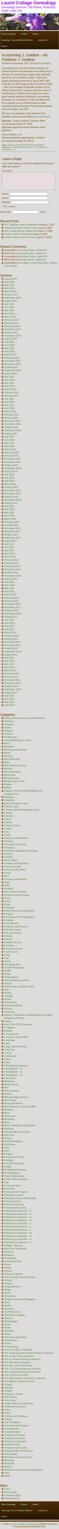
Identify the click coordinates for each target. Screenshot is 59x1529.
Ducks (7, 901)
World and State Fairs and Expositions (23, 1470)
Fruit (6, 958)
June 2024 (9, 307)
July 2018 (9, 506)
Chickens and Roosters (16, 838)
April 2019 (9, 481)
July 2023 (9, 342)
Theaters (8, 1387)
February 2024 (11, 320)
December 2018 (12, 490)
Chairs (7, 835)
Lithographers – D (13, 1068)
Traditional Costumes (15, 1406)
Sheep (7, 1290)
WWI (6, 1473)
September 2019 (12, 468)
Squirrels (8, 1309)
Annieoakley (44, 63)
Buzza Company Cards (16, 803)
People (7, 1166)
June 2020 (9, 440)
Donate (35, 34)
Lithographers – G (13, 1072)
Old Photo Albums (13, 1141)
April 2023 (9, 351)
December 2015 (12, 604)
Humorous (9, 1012)
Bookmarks (10, 775)
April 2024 (9, 313)
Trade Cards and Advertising (18, 1403)
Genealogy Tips (12, 964)
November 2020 (12, 424)
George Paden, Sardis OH (34, 250)
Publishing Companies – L (17, 1230)
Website (6, 202)
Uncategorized (11, 1429)
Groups (8, 983)
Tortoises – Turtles (13, 1394)
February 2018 (11, 522)
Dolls (6, 885)
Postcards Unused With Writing (20, 1198)
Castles (8, 828)
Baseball (8, 746)
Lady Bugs (9, 1040)
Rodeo (7, 1268)
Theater (8, 1384)
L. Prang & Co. (11, 1034)
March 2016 (10, 594)
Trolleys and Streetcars (15, 1416)
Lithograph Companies (15, 1065)
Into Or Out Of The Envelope (18, 1024)
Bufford (7, 787)
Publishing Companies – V (17, 1242)
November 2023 (12, 329)
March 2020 (10, 449)
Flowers (8, 939)
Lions (7, 1062)
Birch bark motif (12, 759)
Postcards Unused (13, 1195)
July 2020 (9, 437)
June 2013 (9, 699)
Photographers (11, 1173)
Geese (7, 961)
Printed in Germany (14, 1204)
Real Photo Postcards (15, 1249)
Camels (8, 813)
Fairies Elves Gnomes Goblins (19, 911)
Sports (7, 1305)
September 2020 (12, 430)
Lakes (7, 1043)
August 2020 (10, 433)
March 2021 (10, 411)
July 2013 (9, 696)
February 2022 (11, 392)
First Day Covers (12, 930)
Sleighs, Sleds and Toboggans (19, 1299)
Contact (24, 34)
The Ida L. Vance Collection (18, 1365)
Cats (6, 832)
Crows (7, 873)
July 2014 (9, 658)
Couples (8, 857)
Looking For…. (44, 40)
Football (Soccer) (13, 942)
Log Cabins (10, 1078)
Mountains (9, 1119)
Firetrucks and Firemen (16, 926)
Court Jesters (11, 860)
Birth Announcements (15, 765)
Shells (7, 1293)
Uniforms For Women (15, 1435)
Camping (8, 816)
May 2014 (9, 664)
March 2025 (10, 291)
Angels (7, 727)
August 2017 (10, 541)
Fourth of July (11, 952)
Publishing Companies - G (25, 147)
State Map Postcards (14, 1315)
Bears (7, 753)
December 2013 (12, 680)
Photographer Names (15, 1170)
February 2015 (11, 636)
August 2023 (10, 339)
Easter (7, 904)
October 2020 (11, 427)
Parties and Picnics (14, 1157)
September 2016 (12, 576)
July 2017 (9, 544)
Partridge (8, 1160)
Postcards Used (12, 1201)
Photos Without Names (15, 1179)
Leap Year (9, 1050)
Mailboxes (9, 1081)
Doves (7, 898)
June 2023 (9, 345)
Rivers (7, 1264)
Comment (7, 171)
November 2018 (12, 493)
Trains (7, 1410)
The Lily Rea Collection (16, 1375)
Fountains (9, 945)
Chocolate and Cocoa (15, 844)
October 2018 (11, 497)
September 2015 (12, 613)
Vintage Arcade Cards (15, 1448)
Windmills (9, 1463)
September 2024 (12, 298)
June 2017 (9, 547)
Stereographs (11, 1321)
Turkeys (8, 1419)
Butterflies (9, 800)
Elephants (9, 907)
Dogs (7, 882)
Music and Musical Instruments (19, 1125)
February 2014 (11, 673)
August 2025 (10, 279)
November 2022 (12, 364)
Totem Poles (10, 1397)
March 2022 (10, 389)
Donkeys (8, 888)
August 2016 (10, 579)
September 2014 (12, 651)
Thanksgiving (11, 1346)
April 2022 (9, 386)
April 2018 (9, 516)
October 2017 (11, 535)
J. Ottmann (9, 1027)
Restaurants (10, 1258)
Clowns (8, 854)
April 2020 (9, 446)
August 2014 (10, 654)
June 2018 (9, 509)
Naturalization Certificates (17, 1132)
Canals (7, 819)
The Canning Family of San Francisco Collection (29, 1353)
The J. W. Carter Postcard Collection (22, 1369)
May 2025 (9, 285)
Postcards (9, 1188)
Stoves (7, 1327)
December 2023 (12, 326)
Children (8, 841)
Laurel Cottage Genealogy (22, 1524)
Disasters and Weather (15, 879)
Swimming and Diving (15, 1337)
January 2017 (11, 563)
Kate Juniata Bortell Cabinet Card (21, 231)
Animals (8, 731)
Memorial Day (11, 1084)
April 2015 (9, 629)
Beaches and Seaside (15, 750)
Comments (12, 1495)
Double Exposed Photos (16, 895)
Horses (7, 999)
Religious (9, 1255)
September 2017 (12, 538)
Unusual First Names (15, 1438)
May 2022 (9, 383)
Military (7, 1094)
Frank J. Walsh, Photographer (19, 234)
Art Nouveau (10, 737)
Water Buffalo (11, 1454)
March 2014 (10, 670)
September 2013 (12, 689)
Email (5, 198)
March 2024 (10, 317)
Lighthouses (10, 1056)
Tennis (7, 1343)
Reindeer (9, 1252)
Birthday (8, 768)
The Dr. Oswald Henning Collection (22, 1359)
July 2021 (9, 399)
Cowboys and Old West (16, 863)
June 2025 (9, 282)
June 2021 (9, 402)
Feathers (8, 920)
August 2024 (10, 301)
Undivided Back (12, 1432)
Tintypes (8, 1391)
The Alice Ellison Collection (18, 1350)
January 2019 (11, 487)
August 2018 (10, 503)
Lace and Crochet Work (16, 1037)
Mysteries (9, 1129)
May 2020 (9, 443)
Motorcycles (10, 1116)
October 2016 (11, 572)
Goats (7, 974)
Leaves (8, 1053)
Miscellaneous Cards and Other (20, 1106)
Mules (7, 1122)
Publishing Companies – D (18, 1214)
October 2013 (11, 686)
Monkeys (8, 1110)
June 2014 (9, 661)
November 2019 (12, 462)
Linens (7, 1059)
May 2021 (9, 405)
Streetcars (9, 1331)
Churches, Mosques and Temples (21, 851)
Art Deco (8, 734)
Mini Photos (10, 1100)
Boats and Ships (12, 772)
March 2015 (10, 632)
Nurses (7, 1138)
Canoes (8, 822)
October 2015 (11, 610)
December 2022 (12, 361)
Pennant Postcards (13, 1163)
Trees (7, 1413)
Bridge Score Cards (14, 781)
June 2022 (9, 380)
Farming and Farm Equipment (19, 917)
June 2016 (9, 585)
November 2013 (12, 683)
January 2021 (11, 418)
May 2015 (9, 626)
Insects (7, 1021)
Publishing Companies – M (18, 1233)
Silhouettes (10, 1296)
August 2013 (10, 692)
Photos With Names (14, 1176)
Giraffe (7, 971)
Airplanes (9, 721)
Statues (8, 1318)
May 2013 (9, 702)
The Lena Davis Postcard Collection (22, 1372)
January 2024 (11, 323)
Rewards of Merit (12, 1261)
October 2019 (11, 465)
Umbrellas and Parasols (16, 1425)
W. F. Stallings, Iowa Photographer (21, 224)
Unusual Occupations (15, 1441)
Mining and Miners (13, 1103)
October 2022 (11, 367)
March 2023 (10, 354)
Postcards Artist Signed (16, 1192)
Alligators (9, 724)
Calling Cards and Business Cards (21, 810)
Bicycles (8, 756)
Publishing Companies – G (18, 1217)
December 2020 (12, 421)
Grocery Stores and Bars (16, 980)
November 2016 (12, 569)
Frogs (7, 955)
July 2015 (9, 620)
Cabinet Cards (11, 806)
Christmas (9, 847)
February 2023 (11, 358)
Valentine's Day (12, 1444)
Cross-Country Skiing (15, 869)
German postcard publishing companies (25, 145)
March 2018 (10, 519)
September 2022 (12, 370)
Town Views (10, 1400)
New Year (9, 1135)
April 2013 (9, 705)
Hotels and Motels (13, 1005)
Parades (8, 1154)
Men (6, 1087)
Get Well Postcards (14, 967)
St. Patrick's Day (12, 1312)
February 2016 (11, 598)
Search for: (5, 212)
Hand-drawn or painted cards (19, 986)
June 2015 (9, 623)
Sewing (8, 1283)
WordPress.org (11, 1498)
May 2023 (9, 348)
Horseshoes (10, 1002)
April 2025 (9, 288)
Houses (8, 1008)
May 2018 (9, 512)
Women (8, 1466)
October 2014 (11, 648)
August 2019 (10, 471)
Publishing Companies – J (17, 1223)
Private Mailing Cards (15, 1207)
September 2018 (12, 500)
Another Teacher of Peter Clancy (20, 237)
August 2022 (10, 373)
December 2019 (12, 459)
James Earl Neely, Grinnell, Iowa (20, 228)
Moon (7, 1113)
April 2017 (9, 553)
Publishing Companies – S (17, 1239)
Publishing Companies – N (18, 1236)
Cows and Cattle (12, 866)
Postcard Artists (12, 1185)
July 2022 (9, 377)
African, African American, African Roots (24, 718)
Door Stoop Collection (15, 892)
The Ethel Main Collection (17, 1362)
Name (5, 194)
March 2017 (10, 557)
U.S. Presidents (12, 1422)
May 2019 (9, 478)
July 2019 (9, 474)
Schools (8, 1280)
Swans (7, 1334)
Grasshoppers (11, 977)
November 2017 (12, 531)
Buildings (9, 797)
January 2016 (11, 601)
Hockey (8, 993)
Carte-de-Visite (11, 825)
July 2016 (9, 582)
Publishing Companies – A (17, 1211)
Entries (10, 1492)
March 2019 (10, 484)
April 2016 (9, 591)
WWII (7, 1476)
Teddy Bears (10, 1340)
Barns (7, 743)
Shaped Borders (12, 1286)
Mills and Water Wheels (16, 1097)
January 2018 (11, 525)
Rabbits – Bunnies (13, 1245)
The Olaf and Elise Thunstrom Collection (24, 1378)
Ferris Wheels (11, 923)
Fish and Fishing (12, 933)
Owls (6, 1147)
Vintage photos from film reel (18, 1451)
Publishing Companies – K (17, 1226)
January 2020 (11, 455)
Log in (7, 1489)
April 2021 (9, 408)
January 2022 (11, 396)
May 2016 (9, 588)
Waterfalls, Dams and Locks (18, 1457)
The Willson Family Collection (19, 1381)
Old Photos (9, 1144)
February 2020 (11, 452)
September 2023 (12, 335)
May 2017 (9, 550)
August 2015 (10, 617)
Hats (6, 990)
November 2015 (12, 607)
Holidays (8, 996)
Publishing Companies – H (18, 1220)
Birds (6, 762)
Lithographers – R (13, 1075)
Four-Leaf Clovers (13, 949)
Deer (6, 876)
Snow (7, 1302)
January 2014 (11, 677)
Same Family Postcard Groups (19, 1277)
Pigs (6, 1182)
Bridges (8, 784)
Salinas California (13, 1274)
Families (8, 914)
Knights (8, 1031)
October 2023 (11, 332)
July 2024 (9, 304)
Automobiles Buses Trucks (17, 740)
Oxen (7, 1151)
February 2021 (11, 414)
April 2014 (9, 667)
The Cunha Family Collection (19, 1356)
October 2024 (11, 294)
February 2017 (11, 560)
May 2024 (9, 310)
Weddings (9, 1460)
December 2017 (12, 528)
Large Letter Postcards (15, 1046)
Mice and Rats (11, 1091)
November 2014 (12, 645)
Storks (7, 1324)
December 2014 (12, 642)
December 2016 (12, 566)
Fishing (8, 936)
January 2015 (11, 639)
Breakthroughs (11, 778)
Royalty (8, 1271)
